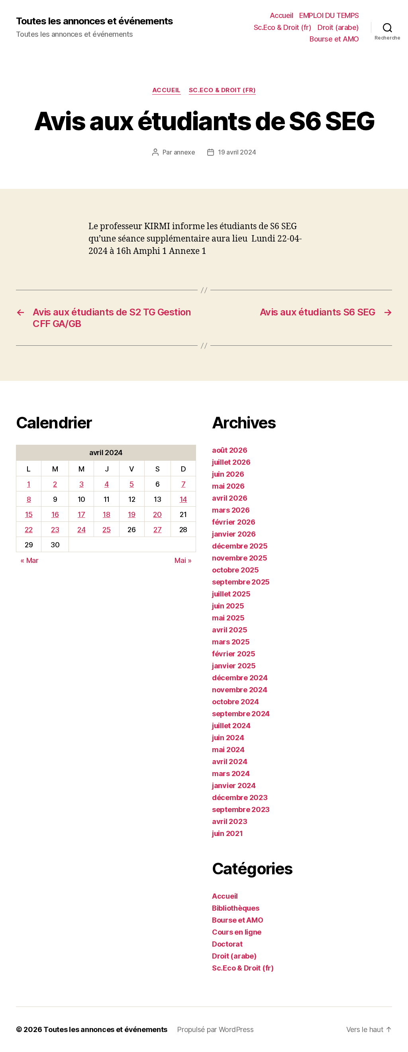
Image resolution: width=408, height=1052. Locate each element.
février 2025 (233, 654)
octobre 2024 (235, 701)
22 (28, 529)
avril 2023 (229, 821)
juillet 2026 (231, 462)
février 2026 (233, 522)
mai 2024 (228, 749)
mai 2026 (228, 486)
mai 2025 (228, 618)
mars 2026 (231, 510)
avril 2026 (229, 498)
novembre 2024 (239, 689)
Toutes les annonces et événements (94, 21)
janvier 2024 (234, 785)
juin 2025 (228, 606)
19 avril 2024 (237, 152)
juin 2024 (228, 737)
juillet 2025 (231, 594)
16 (55, 514)
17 (81, 514)
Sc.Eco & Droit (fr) (283, 27)
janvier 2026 (234, 534)
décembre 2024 (240, 678)
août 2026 (229, 450)
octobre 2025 (235, 570)
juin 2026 (228, 474)
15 (28, 514)
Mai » (183, 560)
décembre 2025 (240, 546)
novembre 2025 (239, 558)
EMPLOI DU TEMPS (329, 15)
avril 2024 (229, 761)
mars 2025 (231, 642)
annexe (184, 152)
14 (183, 499)
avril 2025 (229, 630)
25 (106, 529)
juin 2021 (227, 833)
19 (131, 514)
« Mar (29, 560)
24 (81, 529)
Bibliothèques (235, 908)
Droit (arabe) (338, 27)
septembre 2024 (241, 713)
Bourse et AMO (334, 39)
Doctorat (227, 944)
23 (55, 529)
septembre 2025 (241, 582)
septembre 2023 (241, 809)
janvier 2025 (234, 666)
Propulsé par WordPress (215, 1029)
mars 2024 (231, 773)
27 (157, 529)
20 (157, 514)
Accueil (281, 15)
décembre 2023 (240, 797)
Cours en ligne (236, 932)
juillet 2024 (231, 725)
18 (106, 514)
